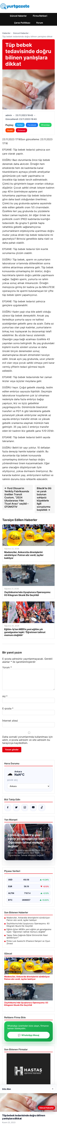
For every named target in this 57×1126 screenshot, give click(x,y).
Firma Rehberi (40, 15)
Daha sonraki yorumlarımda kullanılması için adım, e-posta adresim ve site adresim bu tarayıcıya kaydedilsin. (27, 739)
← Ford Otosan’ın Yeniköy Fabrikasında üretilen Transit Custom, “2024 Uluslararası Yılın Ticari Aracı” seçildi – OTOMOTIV (16, 497)
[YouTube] (33, 807)
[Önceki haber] (41, 828)
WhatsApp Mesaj (28, 1035)
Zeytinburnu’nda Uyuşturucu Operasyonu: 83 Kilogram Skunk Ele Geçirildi (28, 924)
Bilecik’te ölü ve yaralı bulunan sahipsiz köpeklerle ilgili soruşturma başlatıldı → (44, 499)
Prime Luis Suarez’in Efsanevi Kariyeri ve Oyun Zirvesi (28, 942)
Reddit (10, 130)
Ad (4, 696)
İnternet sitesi (10, 720)
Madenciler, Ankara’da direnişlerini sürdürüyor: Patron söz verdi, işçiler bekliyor (28, 918)
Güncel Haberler (18, 15)
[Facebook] (7, 807)
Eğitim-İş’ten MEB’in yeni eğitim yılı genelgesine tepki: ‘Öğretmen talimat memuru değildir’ (29, 930)
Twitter (20, 125)
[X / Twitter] (16, 807)
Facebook (32, 125)
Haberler (6, 33)
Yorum (7, 667)
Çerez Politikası (22, 22)
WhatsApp (45, 125)
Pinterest (21, 130)
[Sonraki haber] (47, 828)
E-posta (7, 708)
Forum (39, 22)
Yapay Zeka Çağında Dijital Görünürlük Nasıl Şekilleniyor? (27, 936)
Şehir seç (12, 780)
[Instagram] (24, 807)
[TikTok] (41, 807)
